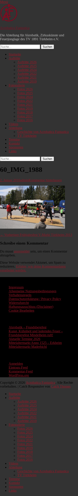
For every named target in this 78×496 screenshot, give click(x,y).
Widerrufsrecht (19, 303)
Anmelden (16, 363)
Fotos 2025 (25, 93)
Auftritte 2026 (27, 62)
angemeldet (21, 251)
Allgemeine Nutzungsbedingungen (32, 291)
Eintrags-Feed (18, 367)
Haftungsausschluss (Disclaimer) (31, 306)
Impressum (16, 287)
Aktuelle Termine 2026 (24, 339)
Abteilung (15, 128)
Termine (14, 139)
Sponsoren (16, 147)
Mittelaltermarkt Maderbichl (28, 346)
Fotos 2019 (25, 108)
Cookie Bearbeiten (21, 310)
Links (12, 151)
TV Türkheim (26, 135)
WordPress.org (19, 375)
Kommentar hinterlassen (45, 180)
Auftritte (14, 58)
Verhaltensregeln (20, 295)
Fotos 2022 (25, 101)
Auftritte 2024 (27, 70)
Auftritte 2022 (27, 73)
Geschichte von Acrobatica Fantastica (43, 132)
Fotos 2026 (25, 89)
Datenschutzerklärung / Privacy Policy (35, 299)
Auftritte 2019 (27, 81)
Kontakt (14, 143)
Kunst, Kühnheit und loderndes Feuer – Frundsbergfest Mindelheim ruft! (36, 333)
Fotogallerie (17, 85)
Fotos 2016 (25, 120)
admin (24, 180)
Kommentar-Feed (21, 371)
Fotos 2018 (25, 112)
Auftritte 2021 (27, 77)
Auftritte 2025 (27, 66)
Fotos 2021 (25, 104)
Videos (13, 124)
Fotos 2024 (25, 97)
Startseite (15, 54)
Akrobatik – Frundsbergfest (27, 327)
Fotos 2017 (25, 116)
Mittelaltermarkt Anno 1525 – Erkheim (35, 343)
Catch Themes (61, 386)
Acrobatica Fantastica (14, 28)
